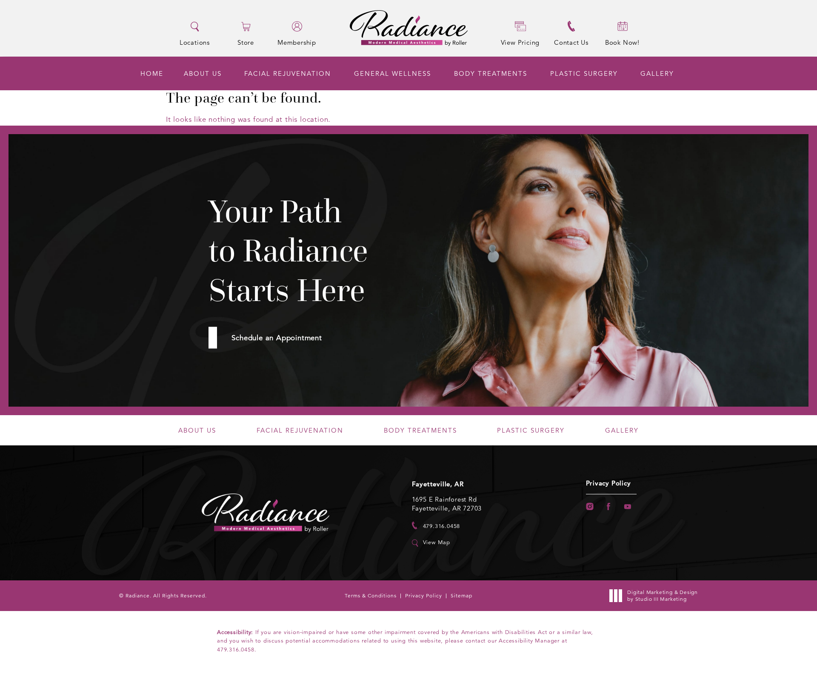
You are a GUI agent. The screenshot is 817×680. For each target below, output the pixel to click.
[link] (436, 525)
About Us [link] (203, 73)
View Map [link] (436, 542)
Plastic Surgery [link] (584, 73)
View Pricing (520, 42)
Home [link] (151, 73)
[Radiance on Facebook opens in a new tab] (608, 506)
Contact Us (571, 42)
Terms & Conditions (371, 595)
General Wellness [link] (392, 73)
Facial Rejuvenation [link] (287, 73)
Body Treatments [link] (490, 73)
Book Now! (622, 42)
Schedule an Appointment (276, 337)
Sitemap (461, 595)
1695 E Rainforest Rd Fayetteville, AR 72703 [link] (447, 503)
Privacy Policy (608, 483)
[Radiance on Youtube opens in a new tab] (627, 506)
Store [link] (245, 42)
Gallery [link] (657, 73)
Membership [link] (296, 42)
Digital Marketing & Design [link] (662, 595)
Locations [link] (195, 42)
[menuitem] (152, 73)
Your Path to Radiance (288, 251)
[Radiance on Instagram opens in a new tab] (589, 506)
